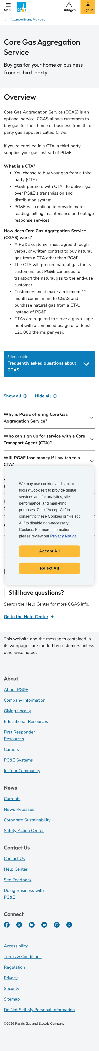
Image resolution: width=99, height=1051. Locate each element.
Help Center (15, 869)
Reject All (49, 568)
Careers (11, 749)
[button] (8, 7)
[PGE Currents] (69, 925)
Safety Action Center (24, 830)
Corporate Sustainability (27, 820)
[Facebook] (6, 925)
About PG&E (16, 689)
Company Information (24, 700)
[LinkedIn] (31, 925)
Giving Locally (17, 711)
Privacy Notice (63, 536)
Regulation (14, 967)
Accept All (49, 551)
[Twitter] (19, 925)
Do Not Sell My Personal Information (39, 1010)
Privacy (11, 978)
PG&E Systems (18, 760)
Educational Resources (26, 721)
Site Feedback (17, 880)
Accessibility (16, 946)
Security (11, 988)
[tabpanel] (49, 464)
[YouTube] (44, 925)
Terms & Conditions (23, 956)
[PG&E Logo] (22, 7)
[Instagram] (56, 925)
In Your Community (22, 771)
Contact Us (14, 858)
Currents (12, 799)
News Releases (19, 809)
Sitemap (12, 999)
